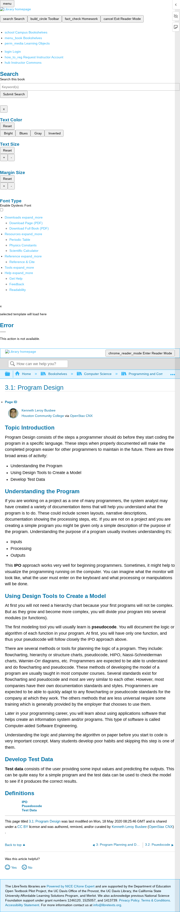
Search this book (12, 79)
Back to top (13, 845)
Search (12, 364)
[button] (16, 284)
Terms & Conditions (155, 900)
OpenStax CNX (81, 416)
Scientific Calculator (23, 250)
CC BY (23, 827)
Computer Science (97, 374)
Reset (7, 126)
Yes (14, 867)
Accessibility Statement (22, 905)
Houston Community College (43, 416)
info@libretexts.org (106, 905)
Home (26, 374)
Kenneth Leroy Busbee (39, 410)
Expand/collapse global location (172, 373)
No (30, 867)
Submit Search (14, 94)
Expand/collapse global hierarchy (10, 374)
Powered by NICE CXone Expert (71, 886)
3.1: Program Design (44, 821)
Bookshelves (57, 374)
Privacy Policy (129, 900)
